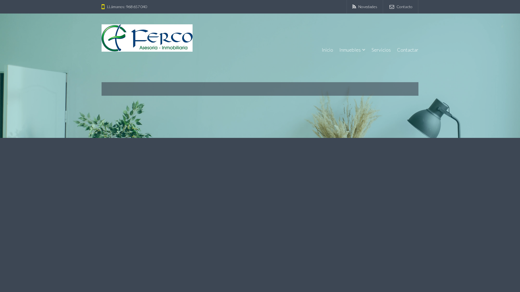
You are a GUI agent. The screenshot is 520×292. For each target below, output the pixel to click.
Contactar (407, 50)
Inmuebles (350, 50)
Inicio (327, 50)
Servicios (381, 50)
